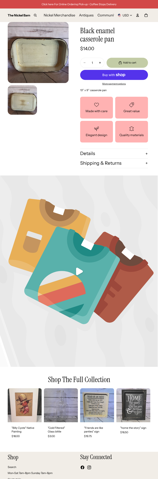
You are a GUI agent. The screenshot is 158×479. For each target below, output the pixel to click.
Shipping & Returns (100, 163)
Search (12, 467)
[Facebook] (82, 467)
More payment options (114, 83)
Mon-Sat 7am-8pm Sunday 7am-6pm (30, 473)
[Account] (137, 15)
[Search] (35, 15)
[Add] (35, 416)
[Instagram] (89, 467)
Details (87, 153)
